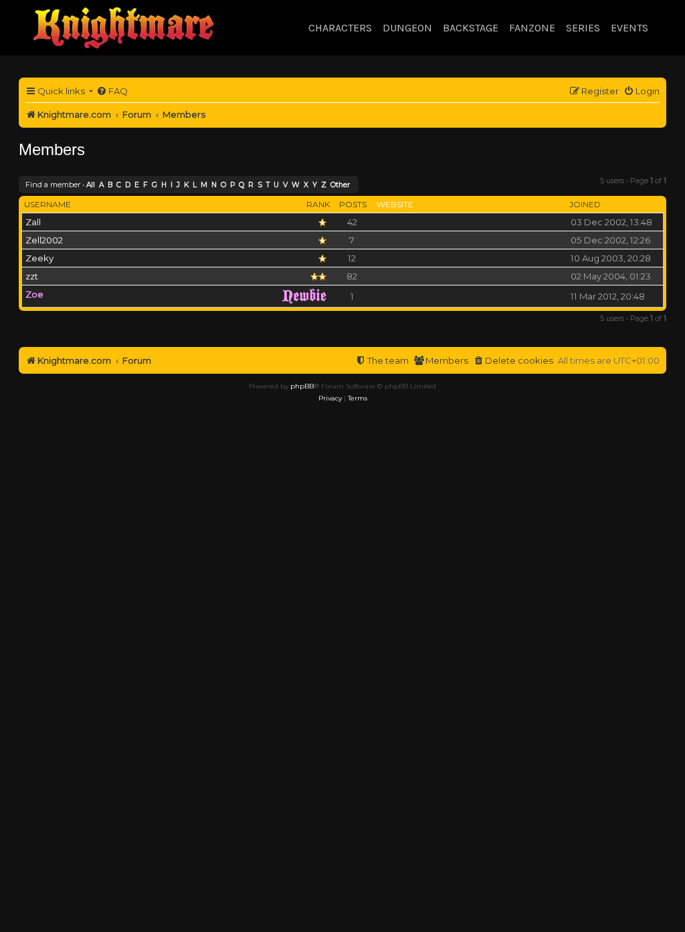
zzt (31, 276)
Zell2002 (44, 240)
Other (340, 185)
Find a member (52, 184)
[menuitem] (112, 91)
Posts (353, 204)
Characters (340, 27)
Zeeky (39, 258)
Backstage (470, 27)
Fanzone (532, 27)
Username (47, 204)
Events (629, 27)
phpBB (302, 386)
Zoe (34, 294)
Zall (33, 222)
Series (583, 27)
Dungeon (407, 27)
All (90, 185)
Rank (318, 204)
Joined (585, 204)
